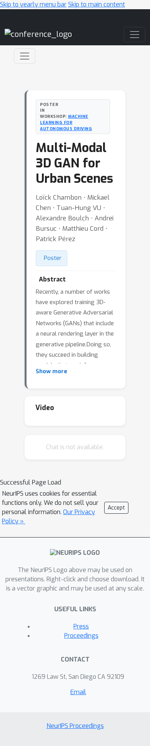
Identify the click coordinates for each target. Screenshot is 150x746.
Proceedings (81, 636)
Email (78, 692)
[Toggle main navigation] (134, 34)
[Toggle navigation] (24, 56)
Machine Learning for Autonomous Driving (66, 122)
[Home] (38, 34)
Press (81, 626)
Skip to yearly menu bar (33, 4)
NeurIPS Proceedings (75, 726)
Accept (116, 507)
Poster (53, 258)
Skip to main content (96, 4)
